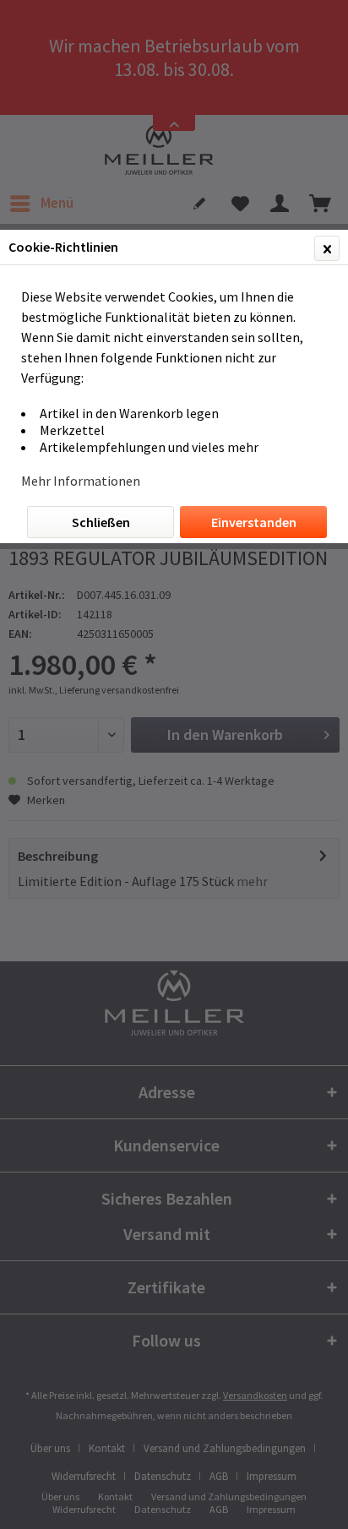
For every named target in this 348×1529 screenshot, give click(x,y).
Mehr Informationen (80, 480)
